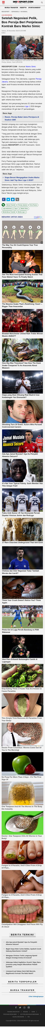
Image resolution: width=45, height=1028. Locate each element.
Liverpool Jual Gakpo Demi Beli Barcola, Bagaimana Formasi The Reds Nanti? (21, 972)
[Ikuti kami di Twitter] (20, 1008)
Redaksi (25, 1011)
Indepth (23, 7)
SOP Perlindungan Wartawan (29, 1014)
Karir (33, 1011)
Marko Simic (31, 67)
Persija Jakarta (22, 205)
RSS (29, 1016)
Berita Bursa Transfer (9, 212)
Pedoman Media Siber (10, 1014)
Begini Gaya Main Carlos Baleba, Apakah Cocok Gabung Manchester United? (23, 950)
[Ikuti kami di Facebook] (16, 1008)
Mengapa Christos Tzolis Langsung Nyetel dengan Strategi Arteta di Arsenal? (21, 956)
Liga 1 (27, 106)
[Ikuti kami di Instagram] (24, 1008)
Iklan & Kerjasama (18, 1016)
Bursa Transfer (11, 7)
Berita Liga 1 (22, 212)
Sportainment (34, 7)
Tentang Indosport (13, 1011)
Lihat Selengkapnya (36, 996)
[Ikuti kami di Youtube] (28, 1008)
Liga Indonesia (7, 208)
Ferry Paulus (33, 205)
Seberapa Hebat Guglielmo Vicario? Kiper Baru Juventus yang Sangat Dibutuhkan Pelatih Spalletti (23, 964)
